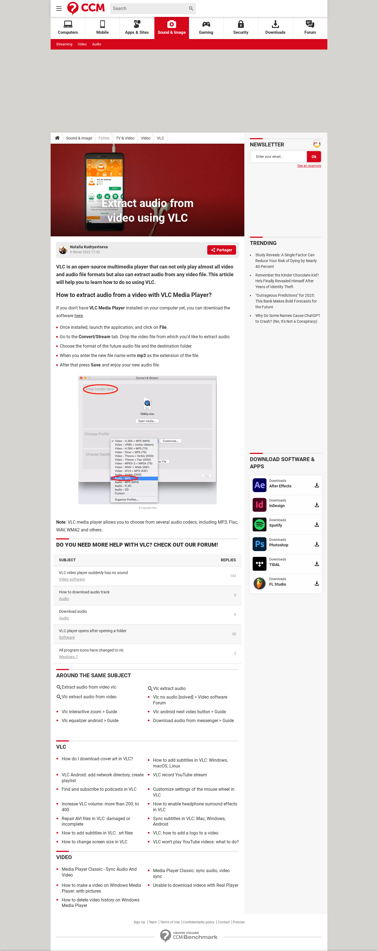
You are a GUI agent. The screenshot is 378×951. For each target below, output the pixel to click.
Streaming (64, 44)
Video (82, 44)
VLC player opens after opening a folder (92, 631)
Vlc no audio (165, 697)
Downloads (275, 32)
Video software (72, 579)
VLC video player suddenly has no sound (93, 572)
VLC (160, 138)
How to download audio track (84, 592)
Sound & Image (172, 32)
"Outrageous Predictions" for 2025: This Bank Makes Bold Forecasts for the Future (286, 301)
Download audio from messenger (185, 720)
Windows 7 (68, 657)
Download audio (73, 611)
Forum (310, 32)
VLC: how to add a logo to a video (185, 833)
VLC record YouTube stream (180, 774)
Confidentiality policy (198, 922)
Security (240, 32)
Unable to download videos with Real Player (195, 885)
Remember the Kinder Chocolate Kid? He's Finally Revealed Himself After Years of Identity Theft (287, 281)
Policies (239, 922)
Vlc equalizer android (82, 720)
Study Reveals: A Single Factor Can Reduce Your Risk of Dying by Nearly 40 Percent (286, 261)
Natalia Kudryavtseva (89, 247)
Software (67, 637)
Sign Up (139, 922)
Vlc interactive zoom (81, 711)
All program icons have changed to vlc (91, 650)
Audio (96, 44)
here (78, 315)
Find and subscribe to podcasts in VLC (99, 789)
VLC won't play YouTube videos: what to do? (196, 841)
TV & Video (125, 138)
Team (153, 922)
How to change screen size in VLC (94, 841)
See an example (309, 166)
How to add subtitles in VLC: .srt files (97, 833)
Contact (224, 922)
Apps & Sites (137, 32)
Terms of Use (170, 922)
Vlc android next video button (181, 711)
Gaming (206, 32)
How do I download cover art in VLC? (97, 758)
